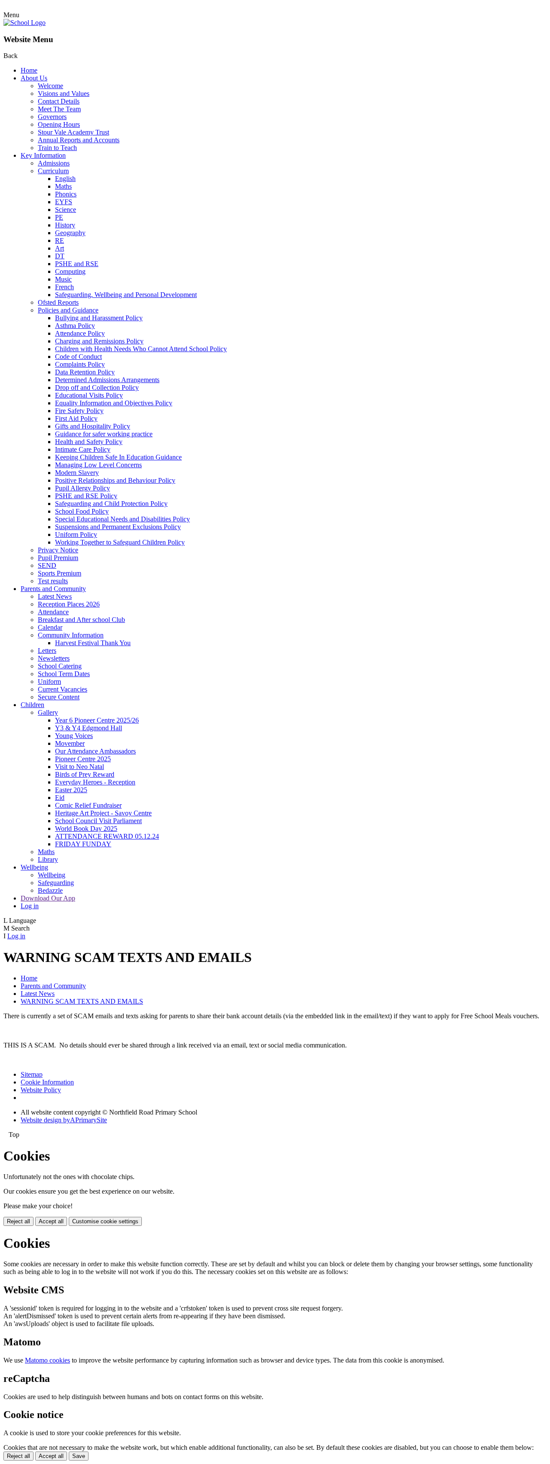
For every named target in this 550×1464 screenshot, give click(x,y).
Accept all (51, 1221)
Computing (70, 271)
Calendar (50, 627)
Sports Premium (59, 573)
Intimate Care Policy (82, 449)
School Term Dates (64, 673)
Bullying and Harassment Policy (99, 318)
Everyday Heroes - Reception (95, 782)
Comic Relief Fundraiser (88, 805)
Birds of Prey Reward (84, 774)
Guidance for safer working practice (104, 434)
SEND (47, 565)
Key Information (43, 155)
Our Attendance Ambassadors (95, 751)
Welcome (50, 85)
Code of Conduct (78, 356)
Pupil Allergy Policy (82, 488)
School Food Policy (82, 511)
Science (65, 209)
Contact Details (58, 101)
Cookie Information (47, 1082)
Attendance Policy (80, 333)
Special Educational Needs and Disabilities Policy (122, 519)
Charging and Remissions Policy (99, 341)
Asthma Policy (75, 325)
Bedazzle (50, 890)
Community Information (71, 635)
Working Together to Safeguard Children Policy (120, 542)
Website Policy (41, 1089)
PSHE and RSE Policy (86, 495)
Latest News (55, 596)
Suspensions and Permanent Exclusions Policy (118, 526)
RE (59, 240)
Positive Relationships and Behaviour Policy (115, 480)
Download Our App (48, 898)
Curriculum (53, 171)
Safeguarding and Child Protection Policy (111, 503)
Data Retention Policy (85, 372)
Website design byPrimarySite (64, 1120)
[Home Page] (24, 22)
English (65, 178)
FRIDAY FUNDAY (83, 844)
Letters (47, 650)
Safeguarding (56, 882)
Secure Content (58, 697)
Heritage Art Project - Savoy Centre (103, 813)
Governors (52, 116)
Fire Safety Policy (79, 410)
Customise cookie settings (105, 1221)
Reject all (18, 1221)
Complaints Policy (80, 364)
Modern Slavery (77, 472)
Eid (59, 797)
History (65, 225)
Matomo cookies (47, 1360)
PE (59, 217)
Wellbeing (34, 867)
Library (48, 859)
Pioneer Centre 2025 (83, 759)
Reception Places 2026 (69, 604)
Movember (70, 743)
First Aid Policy (76, 418)
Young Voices (74, 735)
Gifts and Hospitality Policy (92, 426)
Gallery (48, 712)
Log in (30, 906)
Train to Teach (57, 147)
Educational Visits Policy (89, 395)
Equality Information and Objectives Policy (113, 403)
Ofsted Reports (58, 302)
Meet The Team (59, 109)
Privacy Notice (58, 550)
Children (32, 704)
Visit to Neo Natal (79, 766)
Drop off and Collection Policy (97, 387)
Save (78, 1456)
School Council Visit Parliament (98, 820)
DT (59, 256)
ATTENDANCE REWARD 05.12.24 (107, 836)
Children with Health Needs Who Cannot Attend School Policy (141, 348)
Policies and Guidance (68, 310)
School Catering (60, 666)
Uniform (49, 681)
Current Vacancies (62, 689)
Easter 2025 (71, 789)
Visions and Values (63, 93)
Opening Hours (59, 124)
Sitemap (32, 1074)
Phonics (65, 194)
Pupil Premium (58, 557)
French (64, 287)
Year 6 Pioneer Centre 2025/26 (97, 720)
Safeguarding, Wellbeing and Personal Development (126, 294)
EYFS (63, 201)
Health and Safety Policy (88, 441)
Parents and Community (53, 588)
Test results (53, 581)
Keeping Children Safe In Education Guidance (118, 457)
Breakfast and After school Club (81, 619)
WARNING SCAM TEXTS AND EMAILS (82, 1001)
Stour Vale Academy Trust (73, 132)
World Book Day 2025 (86, 828)
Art (59, 248)
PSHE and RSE (76, 263)
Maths (63, 186)
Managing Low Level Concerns (98, 465)
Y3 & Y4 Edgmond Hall (88, 728)
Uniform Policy (76, 534)
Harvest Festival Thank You (93, 642)
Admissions (54, 163)
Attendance (53, 612)
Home (29, 70)
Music (63, 279)
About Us (34, 78)
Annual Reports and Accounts (78, 140)
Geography (70, 232)
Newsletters (54, 658)
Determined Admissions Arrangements (107, 379)
